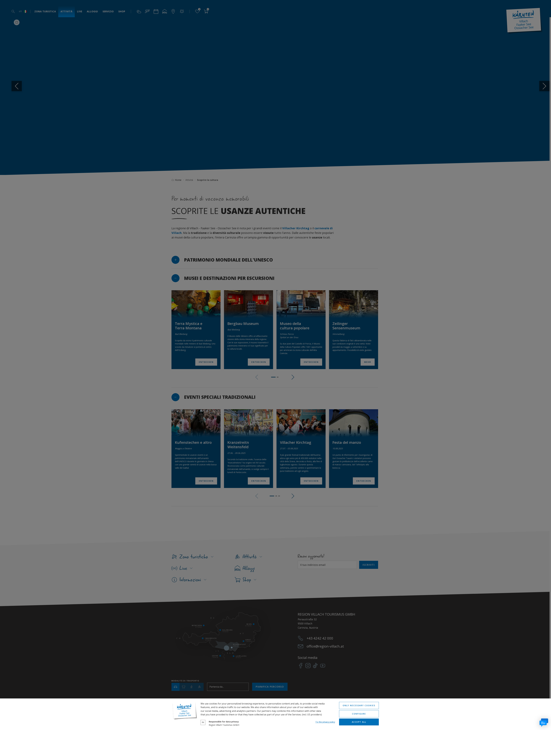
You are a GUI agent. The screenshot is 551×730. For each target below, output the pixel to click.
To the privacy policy (325, 722)
